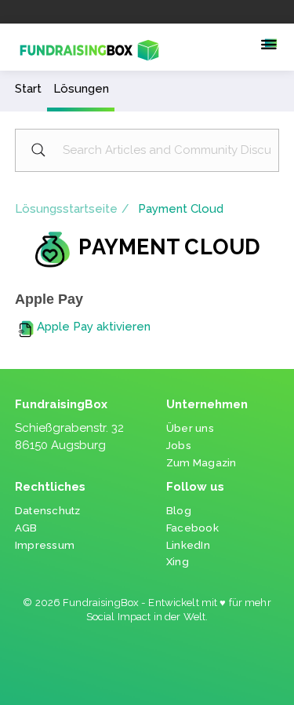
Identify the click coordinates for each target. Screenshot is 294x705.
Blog (178, 511)
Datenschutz (48, 511)
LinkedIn (188, 545)
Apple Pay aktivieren (94, 327)
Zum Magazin (201, 463)
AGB (26, 528)
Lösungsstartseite (66, 209)
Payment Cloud (180, 209)
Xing (177, 562)
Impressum (44, 545)
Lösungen (81, 89)
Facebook (192, 528)
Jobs (178, 445)
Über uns (190, 428)
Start (28, 89)
